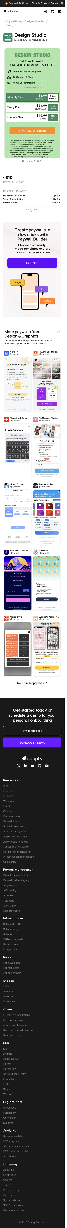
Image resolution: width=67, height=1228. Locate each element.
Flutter (7, 1063)
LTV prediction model (15, 1151)
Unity (6, 1084)
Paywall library (11, 821)
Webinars (8, 801)
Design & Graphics (35, 21)
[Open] (59, 11)
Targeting (8, 900)
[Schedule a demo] (52, 11)
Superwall (8, 1122)
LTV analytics (11, 1141)
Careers (7, 1179)
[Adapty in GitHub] (39, 765)
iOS (5, 1048)
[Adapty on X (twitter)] (18, 765)
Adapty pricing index (15, 831)
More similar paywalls (30, 682)
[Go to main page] (11, 11)
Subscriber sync (12, 929)
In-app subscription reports (19, 856)
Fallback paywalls (13, 939)
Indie (6, 986)
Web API (8, 1094)
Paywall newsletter (14, 826)
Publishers (9, 996)
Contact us (9, 1174)
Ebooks (7, 791)
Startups (8, 991)
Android (7, 1053)
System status (11, 1200)
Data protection (12, 1195)
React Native (11, 1058)
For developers (11, 962)
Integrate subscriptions (16, 1015)
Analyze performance (15, 1025)
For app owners (12, 972)
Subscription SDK (13, 924)
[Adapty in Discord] (32, 765)
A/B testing (10, 890)
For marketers (11, 967)
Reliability (8, 934)
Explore (32, 262)
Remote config (12, 910)
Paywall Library (14, 21)
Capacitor (8, 1079)
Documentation (12, 816)
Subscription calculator (16, 846)
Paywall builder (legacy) (17, 880)
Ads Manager (11, 1156)
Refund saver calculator (17, 851)
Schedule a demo (32, 742)
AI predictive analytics (16, 1146)
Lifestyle (42, 40)
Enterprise (9, 1001)
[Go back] (4, 22)
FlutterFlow (10, 1068)
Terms (6, 1185)
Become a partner (13, 1210)
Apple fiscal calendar (15, 836)
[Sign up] (45, 11)
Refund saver (11, 944)
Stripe (6, 1089)
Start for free (32, 730)
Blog (5, 785)
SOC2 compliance (13, 1205)
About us (8, 1169)
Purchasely (9, 1112)
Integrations (10, 949)
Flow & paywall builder (16, 875)
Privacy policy (11, 1190)
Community (9, 861)
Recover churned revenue (18, 1030)
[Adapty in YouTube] (46, 765)
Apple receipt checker (15, 841)
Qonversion (9, 1117)
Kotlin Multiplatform (14, 1073)
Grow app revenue (13, 1020)
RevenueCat (10, 1107)
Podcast (8, 796)
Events (7, 806)
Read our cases (12, 1035)
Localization (10, 905)
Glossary (8, 811)
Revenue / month (14, 182)
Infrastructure (13, 918)
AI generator (10, 885)
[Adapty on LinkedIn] (25, 765)
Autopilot (8, 895)
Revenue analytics (13, 1136)
